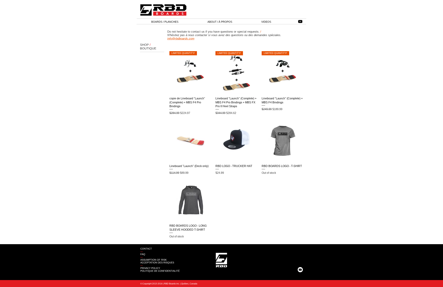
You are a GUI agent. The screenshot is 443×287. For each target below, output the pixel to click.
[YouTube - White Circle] (300, 269)
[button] (165, 21)
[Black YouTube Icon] (300, 21)
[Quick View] (190, 140)
